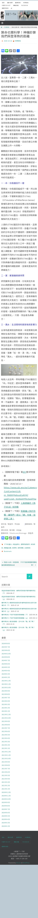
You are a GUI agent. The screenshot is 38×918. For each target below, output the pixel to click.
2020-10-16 (8, 41)
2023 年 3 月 (6, 702)
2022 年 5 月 (6, 733)
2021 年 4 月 (6, 777)
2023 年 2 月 (6, 706)
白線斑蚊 (27, 547)
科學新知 (25, 2)
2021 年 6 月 (6, 770)
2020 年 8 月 (6, 804)
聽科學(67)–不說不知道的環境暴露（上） (15, 616)
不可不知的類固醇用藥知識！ (28, 561)
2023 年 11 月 (6, 682)
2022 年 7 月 (6, 726)
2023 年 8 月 (6, 692)
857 (24, 471)
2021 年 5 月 (6, 773)
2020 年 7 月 (6, 807)
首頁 (3, 2)
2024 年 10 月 (6, 652)
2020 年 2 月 (6, 824)
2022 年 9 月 (6, 719)
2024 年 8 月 (6, 655)
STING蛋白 (8, 544)
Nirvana (18, 861)
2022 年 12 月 (6, 713)
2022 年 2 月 (6, 743)
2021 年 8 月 (6, 763)
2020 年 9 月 (6, 800)
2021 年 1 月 (6, 787)
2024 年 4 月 (6, 669)
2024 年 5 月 (6, 665)
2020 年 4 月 (6, 817)
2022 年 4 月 (6, 736)
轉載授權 (16, 5)
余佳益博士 (16, 544)
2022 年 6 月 (6, 729)
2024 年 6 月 (6, 662)
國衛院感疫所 (25, 544)
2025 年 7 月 (6, 645)
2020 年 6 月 (6, 811)
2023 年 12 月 (6, 679)
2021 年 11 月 (6, 753)
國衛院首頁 (5, 8)
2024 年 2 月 (6, 675)
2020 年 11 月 (6, 794)
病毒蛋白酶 (7, 547)
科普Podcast (6, 5)
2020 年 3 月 (6, 821)
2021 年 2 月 (6, 784)
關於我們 (10, 2)
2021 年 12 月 (6, 750)
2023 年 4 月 (6, 699)
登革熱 (14, 547)
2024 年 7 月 (6, 658)
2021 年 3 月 (6, 780)
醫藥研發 (17, 2)
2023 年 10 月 (6, 685)
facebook (24, 5)
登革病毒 (21, 547)
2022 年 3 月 (6, 740)
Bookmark (7, 550)
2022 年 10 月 (6, 716)
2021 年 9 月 (6, 760)
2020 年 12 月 (6, 790)
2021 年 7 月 (6, 767)
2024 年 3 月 (6, 672)
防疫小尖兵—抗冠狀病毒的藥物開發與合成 (10, 561)
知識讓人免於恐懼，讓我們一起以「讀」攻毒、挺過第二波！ (19, 514)
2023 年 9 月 (6, 689)
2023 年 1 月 (6, 709)
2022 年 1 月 (6, 746)
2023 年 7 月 (6, 696)
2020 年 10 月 (6, 797)
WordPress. (26, 861)
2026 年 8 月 (6, 642)
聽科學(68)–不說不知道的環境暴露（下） (15, 613)
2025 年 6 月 (6, 648)
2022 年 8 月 (6, 723)
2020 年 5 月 (6, 814)
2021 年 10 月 (6, 756)
